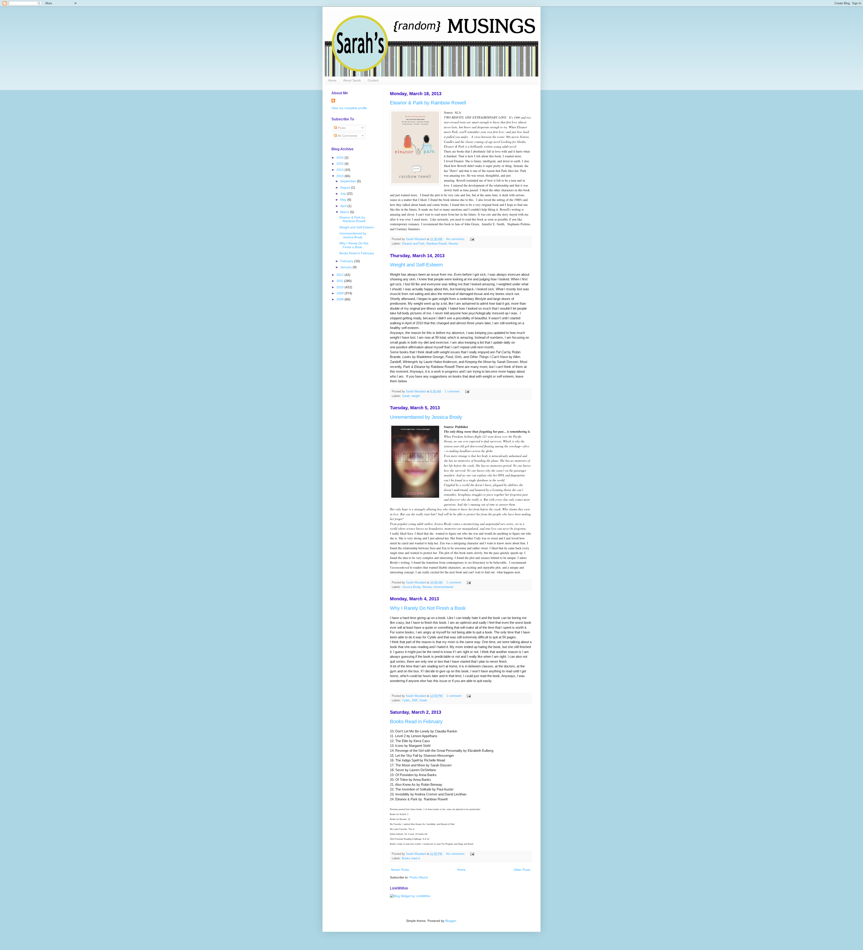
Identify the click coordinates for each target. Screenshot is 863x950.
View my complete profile (349, 108)
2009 (340, 293)
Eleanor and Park (413, 243)
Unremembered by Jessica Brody (426, 417)
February (347, 261)
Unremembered (443, 587)
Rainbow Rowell (436, 243)
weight (415, 396)
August (345, 187)
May (343, 199)
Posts (341, 128)
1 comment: (453, 391)
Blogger (450, 921)
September (348, 181)
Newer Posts (400, 869)
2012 (340, 275)
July (343, 193)
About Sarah (352, 80)
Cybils (406, 700)
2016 (340, 157)
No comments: (456, 239)
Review (453, 243)
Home (332, 80)
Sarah (406, 396)
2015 (340, 163)
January (346, 267)
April (343, 206)
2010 (340, 287)
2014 (340, 169)
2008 (340, 299)
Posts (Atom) (418, 877)
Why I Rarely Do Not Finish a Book (428, 608)
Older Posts (522, 869)
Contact (373, 80)
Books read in (411, 858)
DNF (415, 700)
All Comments (347, 135)
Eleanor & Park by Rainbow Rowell (428, 103)
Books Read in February (416, 721)
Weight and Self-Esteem (416, 265)
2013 (340, 176)
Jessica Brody (411, 587)
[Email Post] (472, 239)
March (345, 212)
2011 (340, 281)
